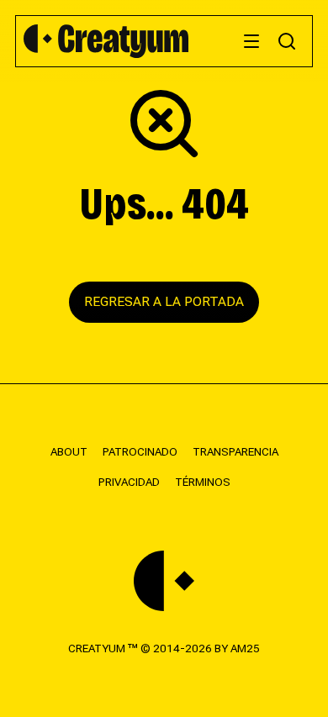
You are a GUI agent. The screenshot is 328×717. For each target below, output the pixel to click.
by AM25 (237, 648)
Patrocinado (140, 451)
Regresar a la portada (164, 301)
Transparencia (235, 451)
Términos (202, 481)
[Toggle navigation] (251, 41)
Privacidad (129, 481)
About (68, 451)
